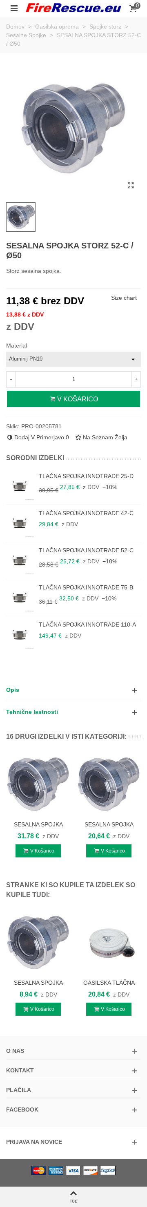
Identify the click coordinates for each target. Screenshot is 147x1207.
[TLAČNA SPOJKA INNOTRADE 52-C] (20, 560)
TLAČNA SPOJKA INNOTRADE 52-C (86, 550)
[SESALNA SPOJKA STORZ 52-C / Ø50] (131, 185)
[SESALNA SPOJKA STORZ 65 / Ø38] (109, 784)
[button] (73, 690)
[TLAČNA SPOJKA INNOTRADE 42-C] (20, 523)
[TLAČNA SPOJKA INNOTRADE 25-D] (20, 486)
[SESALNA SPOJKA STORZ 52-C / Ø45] (38, 942)
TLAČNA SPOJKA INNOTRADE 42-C (86, 513)
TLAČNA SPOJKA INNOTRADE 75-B (86, 587)
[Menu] (14, 8)
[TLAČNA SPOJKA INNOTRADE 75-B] (20, 597)
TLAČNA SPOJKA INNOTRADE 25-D (86, 476)
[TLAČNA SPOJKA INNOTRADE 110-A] (20, 634)
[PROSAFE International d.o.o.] (73, 7)
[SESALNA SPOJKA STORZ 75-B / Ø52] (38, 784)
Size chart (124, 298)
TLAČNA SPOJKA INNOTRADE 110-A (87, 624)
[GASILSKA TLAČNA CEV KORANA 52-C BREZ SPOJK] (109, 942)
